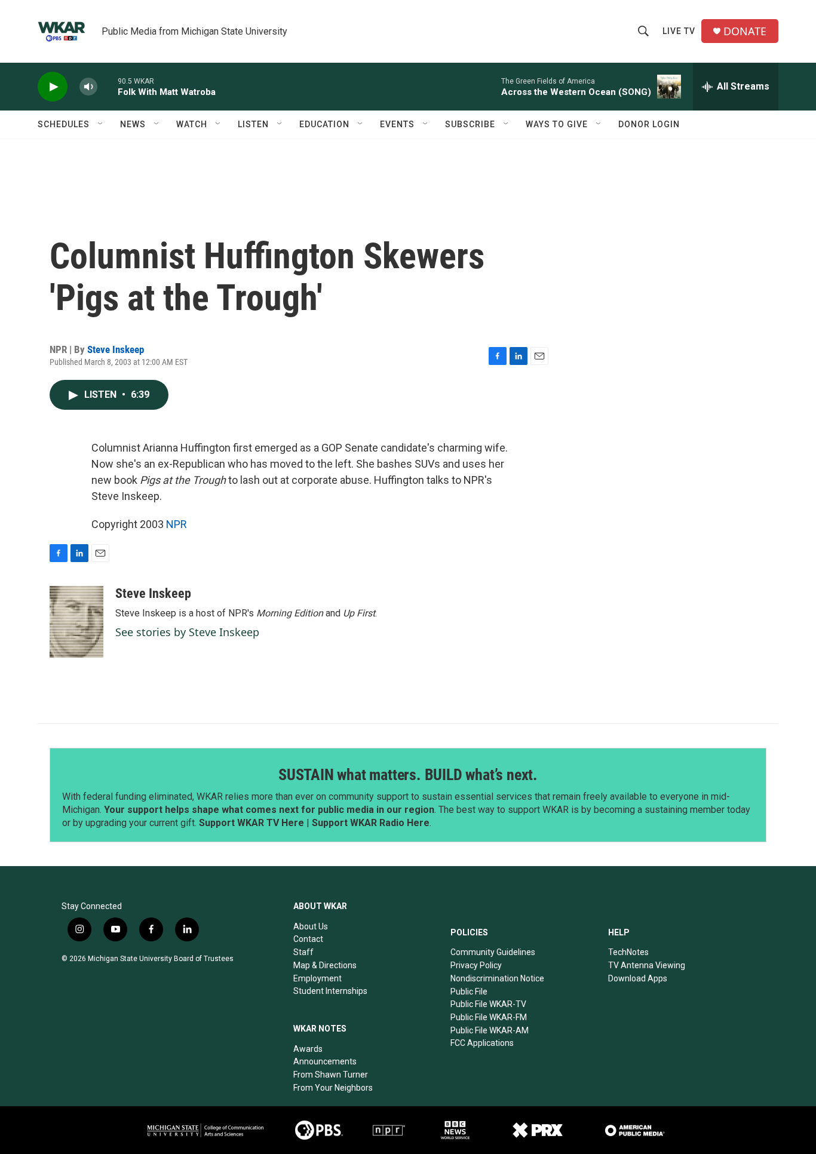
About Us (310, 926)
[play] (52, 87)
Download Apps (637, 978)
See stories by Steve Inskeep (187, 632)
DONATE (744, 31)
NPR (176, 524)
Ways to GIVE (557, 124)
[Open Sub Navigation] (101, 124)
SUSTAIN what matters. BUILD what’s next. (408, 775)
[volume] (88, 86)
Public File (468, 991)
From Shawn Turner (330, 1074)
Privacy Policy (476, 965)
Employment (317, 978)
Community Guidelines (492, 952)
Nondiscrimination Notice (497, 978)
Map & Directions (325, 965)
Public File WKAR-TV (488, 1004)
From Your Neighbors (333, 1087)
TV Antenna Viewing (646, 965)
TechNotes (628, 952)
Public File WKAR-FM (488, 1017)
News (133, 124)
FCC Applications (482, 1043)
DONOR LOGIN (649, 124)
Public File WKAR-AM (489, 1030)
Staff (303, 952)
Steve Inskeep (115, 349)
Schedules (64, 124)
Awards (308, 1049)
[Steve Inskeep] (76, 622)
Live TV (678, 31)
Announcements (325, 1061)
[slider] (107, 86)
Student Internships (330, 991)
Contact (308, 939)
